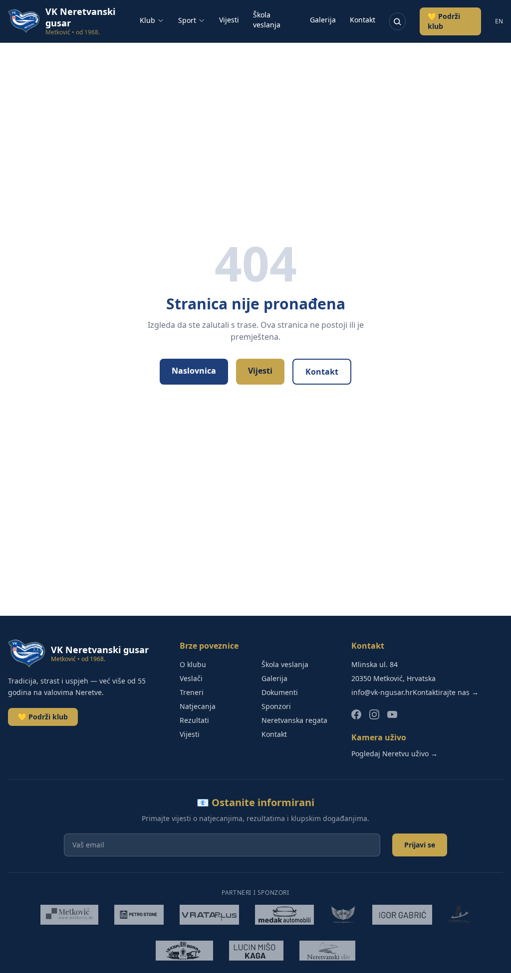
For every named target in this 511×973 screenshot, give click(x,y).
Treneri (192, 692)
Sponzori (276, 706)
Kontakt (362, 19)
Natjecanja (198, 706)
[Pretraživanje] (397, 21)
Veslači (191, 678)
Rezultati (194, 720)
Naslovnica (194, 370)
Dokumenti (279, 692)
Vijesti (229, 19)
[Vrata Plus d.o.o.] (210, 915)
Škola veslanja (266, 19)
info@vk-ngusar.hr (382, 692)
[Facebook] (356, 714)
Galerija (323, 19)
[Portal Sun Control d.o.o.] (459, 915)
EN (499, 21)
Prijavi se (419, 844)
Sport (187, 20)
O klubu (193, 664)
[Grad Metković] (69, 915)
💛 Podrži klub (444, 21)
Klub (147, 20)
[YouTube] (392, 714)
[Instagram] (374, 714)
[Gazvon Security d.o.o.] (343, 915)
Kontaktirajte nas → (446, 692)
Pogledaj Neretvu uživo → (394, 753)
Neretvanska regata (294, 720)
